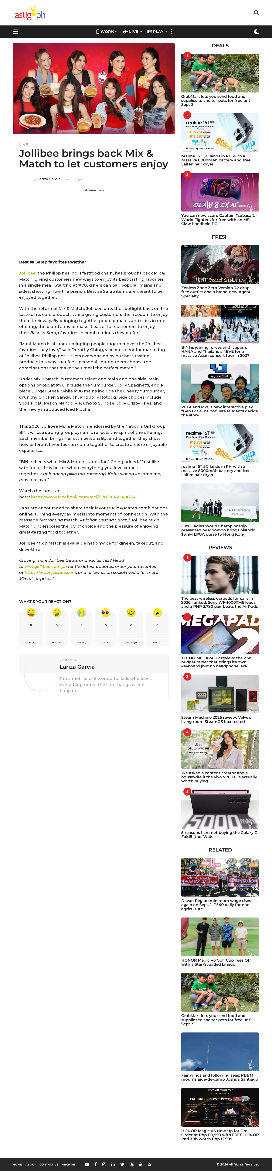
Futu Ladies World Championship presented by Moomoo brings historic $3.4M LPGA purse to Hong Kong (218, 530)
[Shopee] (140, 1164)
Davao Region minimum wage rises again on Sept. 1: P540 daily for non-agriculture (216, 904)
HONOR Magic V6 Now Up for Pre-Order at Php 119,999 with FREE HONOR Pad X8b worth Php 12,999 (220, 1135)
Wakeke (31, 642)
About (31, 1164)
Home (17, 1164)
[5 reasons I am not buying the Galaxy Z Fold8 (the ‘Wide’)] (220, 809)
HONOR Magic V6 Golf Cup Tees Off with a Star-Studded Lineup (216, 962)
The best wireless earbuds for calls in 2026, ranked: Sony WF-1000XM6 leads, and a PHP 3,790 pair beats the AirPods (219, 602)
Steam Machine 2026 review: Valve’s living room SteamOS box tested (216, 719)
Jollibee (27, 273)
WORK (107, 31)
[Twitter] (122, 1164)
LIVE (134, 31)
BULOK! (56, 642)
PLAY (158, 31)
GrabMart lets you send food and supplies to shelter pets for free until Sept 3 (216, 100)
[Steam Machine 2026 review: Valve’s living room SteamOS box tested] (220, 694)
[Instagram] (104, 1164)
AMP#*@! (131, 642)
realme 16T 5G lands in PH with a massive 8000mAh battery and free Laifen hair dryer (216, 160)
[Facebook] (96, 1164)
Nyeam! (157, 642)
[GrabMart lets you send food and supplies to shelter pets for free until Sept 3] (220, 73)
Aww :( (81, 642)
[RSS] (149, 1164)
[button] (256, 12)
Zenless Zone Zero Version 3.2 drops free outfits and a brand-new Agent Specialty (216, 292)
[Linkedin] (113, 1164)
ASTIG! (106, 642)
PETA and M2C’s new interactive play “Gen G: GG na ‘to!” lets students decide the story (219, 411)
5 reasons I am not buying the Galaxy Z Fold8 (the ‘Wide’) (219, 834)
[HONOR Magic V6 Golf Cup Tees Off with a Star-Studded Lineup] (220, 936)
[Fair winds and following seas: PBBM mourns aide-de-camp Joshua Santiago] (220, 1051)
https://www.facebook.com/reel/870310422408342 (84, 496)
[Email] (87, 1164)
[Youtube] (131, 1164)
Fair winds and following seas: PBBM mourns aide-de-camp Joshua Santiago (219, 1077)
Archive (68, 1164)
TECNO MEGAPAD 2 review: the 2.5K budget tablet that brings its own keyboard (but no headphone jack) (216, 662)
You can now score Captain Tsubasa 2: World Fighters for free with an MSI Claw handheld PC (218, 219)
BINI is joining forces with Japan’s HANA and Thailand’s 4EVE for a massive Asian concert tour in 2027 (215, 351)
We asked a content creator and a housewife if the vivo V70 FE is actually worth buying (219, 777)
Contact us (49, 1164)
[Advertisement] (94, 222)
